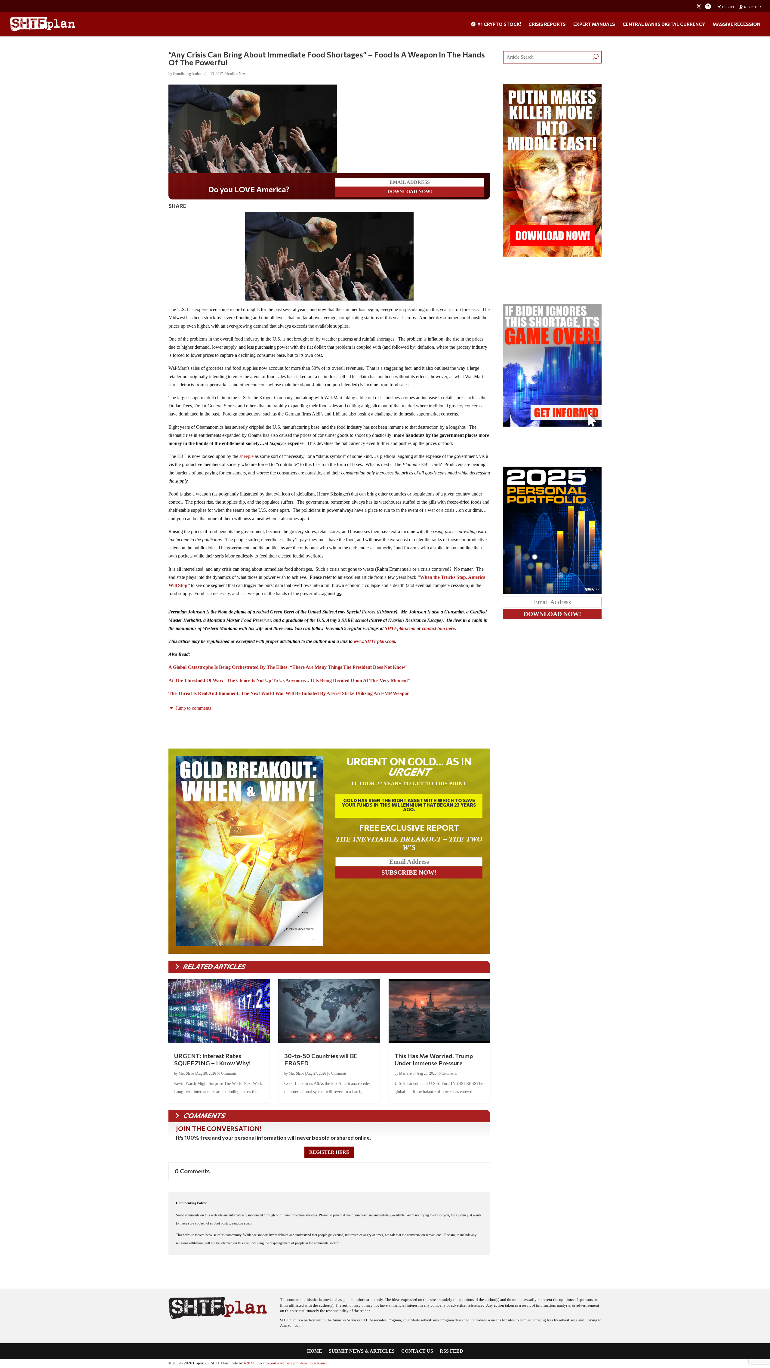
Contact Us (417, 1351)
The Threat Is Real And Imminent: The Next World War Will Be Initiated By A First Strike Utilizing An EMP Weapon (289, 693)
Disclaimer (318, 1363)
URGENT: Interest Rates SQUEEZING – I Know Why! (212, 1059)
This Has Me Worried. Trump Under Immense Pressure (434, 1059)
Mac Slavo (186, 1073)
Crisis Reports (547, 24)
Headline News (236, 74)
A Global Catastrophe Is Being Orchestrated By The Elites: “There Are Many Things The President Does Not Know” (288, 667)
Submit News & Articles (362, 1351)
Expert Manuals (594, 24)
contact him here (438, 628)
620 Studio (253, 1363)
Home (314, 1351)
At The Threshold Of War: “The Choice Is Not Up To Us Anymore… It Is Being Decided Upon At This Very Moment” (289, 680)
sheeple (246, 456)
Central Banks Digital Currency (664, 24)
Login (728, 7)
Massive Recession (736, 24)
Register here (329, 1152)
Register (752, 7)
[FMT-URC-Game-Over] (552, 425)
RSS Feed (451, 1351)
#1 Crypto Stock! (498, 24)
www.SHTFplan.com (374, 641)
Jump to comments (192, 708)
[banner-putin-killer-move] (552, 255)
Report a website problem (286, 1363)
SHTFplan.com (400, 628)
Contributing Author (187, 74)
